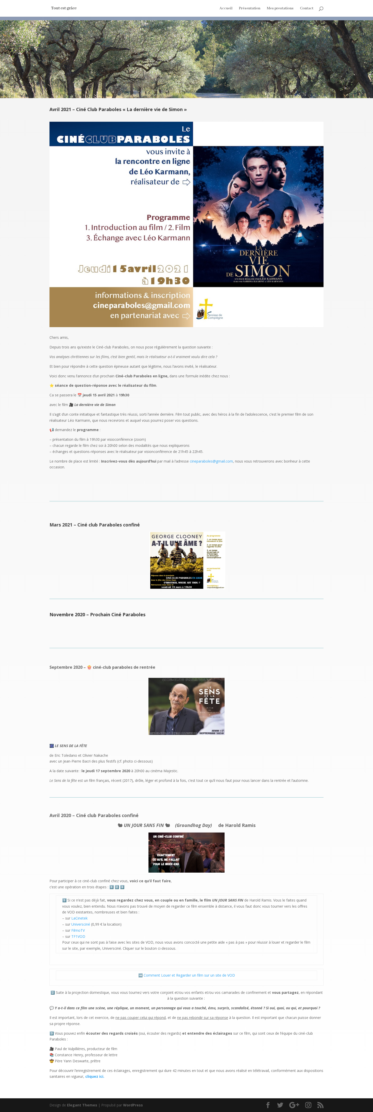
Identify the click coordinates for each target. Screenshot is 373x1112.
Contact (306, 9)
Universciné (80, 924)
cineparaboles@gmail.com (211, 461)
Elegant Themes (82, 1105)
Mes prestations (280, 9)
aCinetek (80, 918)
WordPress (133, 1105)
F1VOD (79, 936)
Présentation (249, 9)
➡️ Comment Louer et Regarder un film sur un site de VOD (186, 975)
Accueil (225, 9)
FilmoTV (78, 930)
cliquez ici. (94, 1076)
